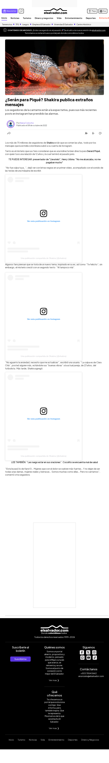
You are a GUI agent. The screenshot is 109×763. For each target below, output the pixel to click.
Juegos (25, 24)
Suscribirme (20, 658)
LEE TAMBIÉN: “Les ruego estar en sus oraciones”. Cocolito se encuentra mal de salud (54, 462)
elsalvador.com (98, 30)
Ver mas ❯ (54, 680)
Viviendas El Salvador (63, 24)
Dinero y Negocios (90, 739)
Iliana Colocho (27, 123)
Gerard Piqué (93, 151)
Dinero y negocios (44, 18)
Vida (59, 18)
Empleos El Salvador (41, 24)
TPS (17, 24)
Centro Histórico (83, 24)
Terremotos (7, 24)
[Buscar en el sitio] (21, 11)
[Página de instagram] (94, 653)
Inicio (4, 18)
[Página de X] (88, 653)
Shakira (50, 142)
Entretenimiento (73, 18)
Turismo (27, 18)
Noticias (15, 18)
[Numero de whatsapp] (82, 659)
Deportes (91, 18)
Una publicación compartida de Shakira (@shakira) (43, 258)
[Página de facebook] (81, 653)
